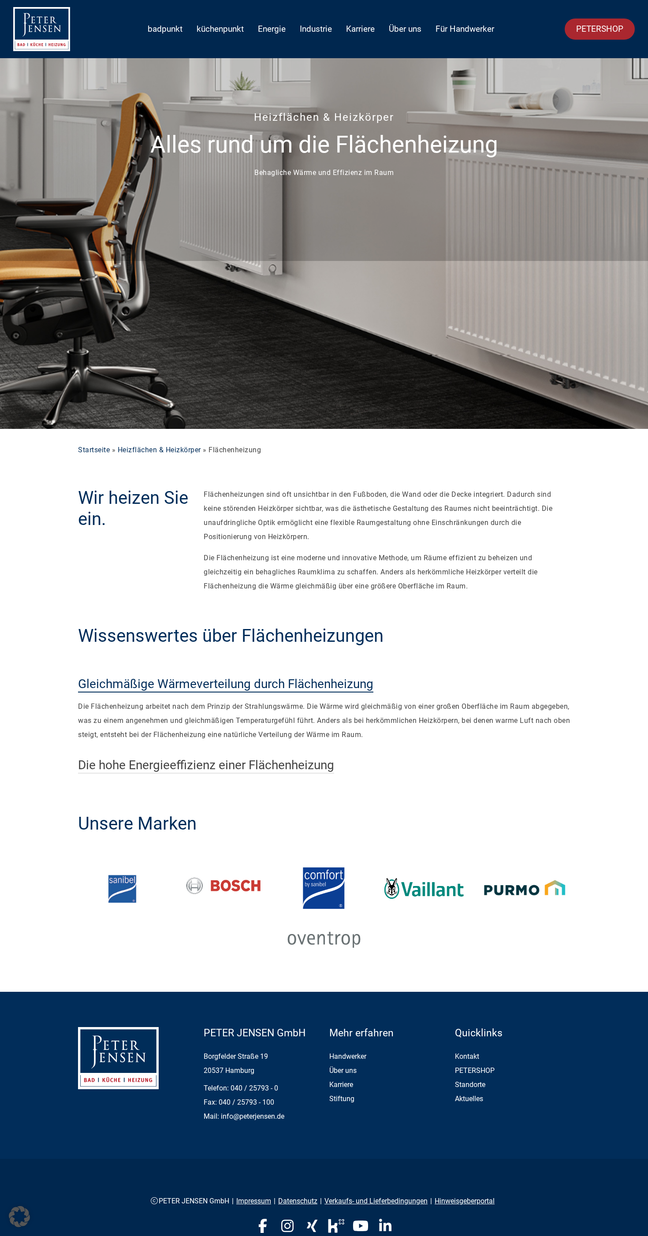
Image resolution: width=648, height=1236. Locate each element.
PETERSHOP (599, 29)
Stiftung (341, 1099)
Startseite (94, 450)
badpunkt (165, 29)
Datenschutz (297, 1201)
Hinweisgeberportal (465, 1201)
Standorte (470, 1084)
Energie (272, 29)
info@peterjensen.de (252, 1116)
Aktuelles (469, 1099)
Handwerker (347, 1056)
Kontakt (467, 1056)
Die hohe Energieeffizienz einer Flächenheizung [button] (206, 765)
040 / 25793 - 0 (254, 1088)
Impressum (253, 1201)
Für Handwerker (465, 29)
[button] (19, 1216)
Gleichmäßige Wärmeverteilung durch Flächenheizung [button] (225, 684)
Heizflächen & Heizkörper (159, 450)
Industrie (316, 29)
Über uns (405, 29)
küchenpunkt (220, 29)
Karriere (360, 29)
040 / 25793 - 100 (246, 1102)
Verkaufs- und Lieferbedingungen (376, 1201)
